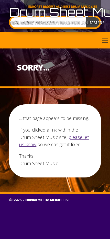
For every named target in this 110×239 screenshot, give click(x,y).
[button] (55, 40)
